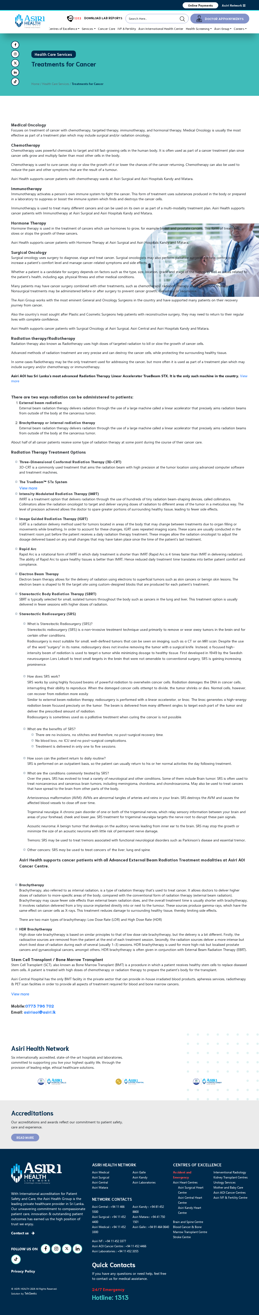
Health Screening (197, 28)
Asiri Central (100, 1182)
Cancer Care (106, 28)
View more (28, 487)
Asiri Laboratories (144, 1182)
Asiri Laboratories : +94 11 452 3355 (115, 1251)
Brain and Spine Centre (188, 1222)
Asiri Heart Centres (185, 1182)
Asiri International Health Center (160, 28)
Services (87, 28)
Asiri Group (221, 28)
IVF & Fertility (127, 28)
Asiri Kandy (140, 1177)
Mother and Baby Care (228, 1187)
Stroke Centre (182, 1237)
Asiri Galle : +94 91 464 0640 (151, 1227)
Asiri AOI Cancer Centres (229, 1192)
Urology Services (224, 1182)
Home (35, 84)
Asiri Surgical (100, 1177)
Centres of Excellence (62, 28)
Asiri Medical (100, 1172)
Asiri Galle (139, 1172)
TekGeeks (31, 1293)
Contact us (20, 1233)
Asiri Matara (100, 1187)
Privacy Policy (23, 1271)
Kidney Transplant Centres (230, 1177)
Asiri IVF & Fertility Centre (230, 1197)
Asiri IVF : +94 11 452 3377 (109, 1241)
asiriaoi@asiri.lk (40, 1011)
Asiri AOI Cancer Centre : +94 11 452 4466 (119, 1246)
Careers (239, 28)
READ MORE (25, 1137)
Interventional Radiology (229, 1172)
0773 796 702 (39, 1005)
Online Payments (200, 5)
